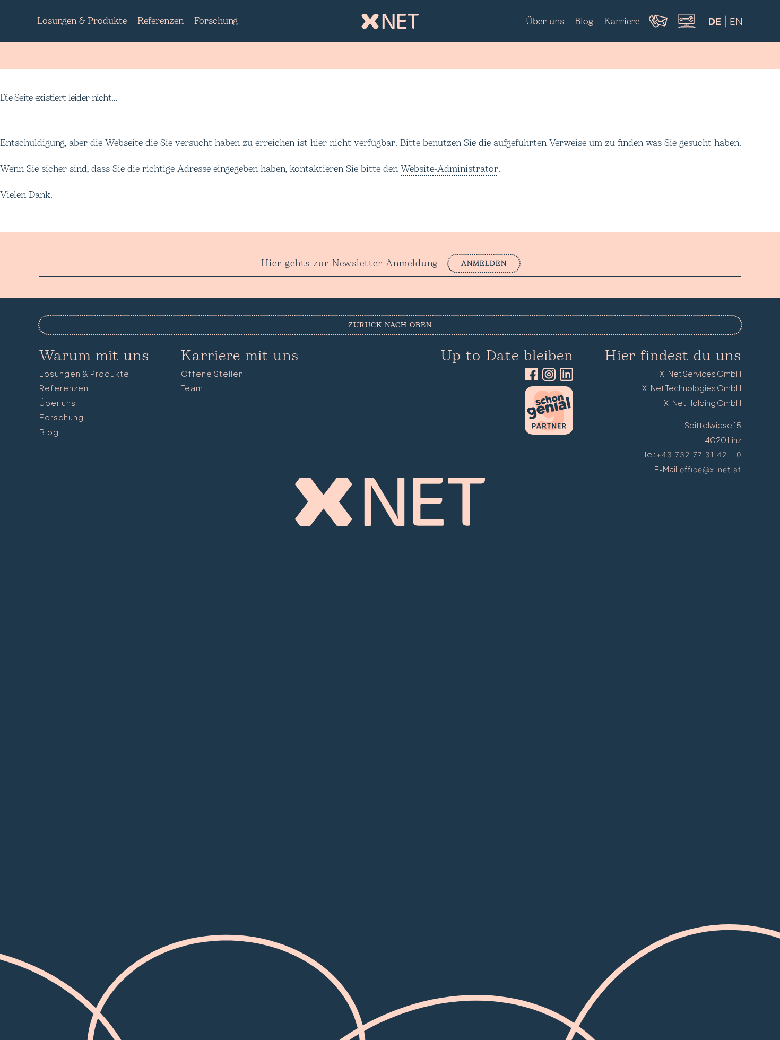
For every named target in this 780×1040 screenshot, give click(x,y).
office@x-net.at (710, 469)
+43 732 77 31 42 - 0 (698, 454)
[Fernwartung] (686, 26)
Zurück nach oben (390, 325)
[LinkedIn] (564, 375)
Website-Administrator (449, 169)
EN (736, 21)
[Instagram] (547, 375)
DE (714, 21)
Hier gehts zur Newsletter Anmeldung (349, 263)
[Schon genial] (549, 431)
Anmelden (484, 263)
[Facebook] (529, 375)
